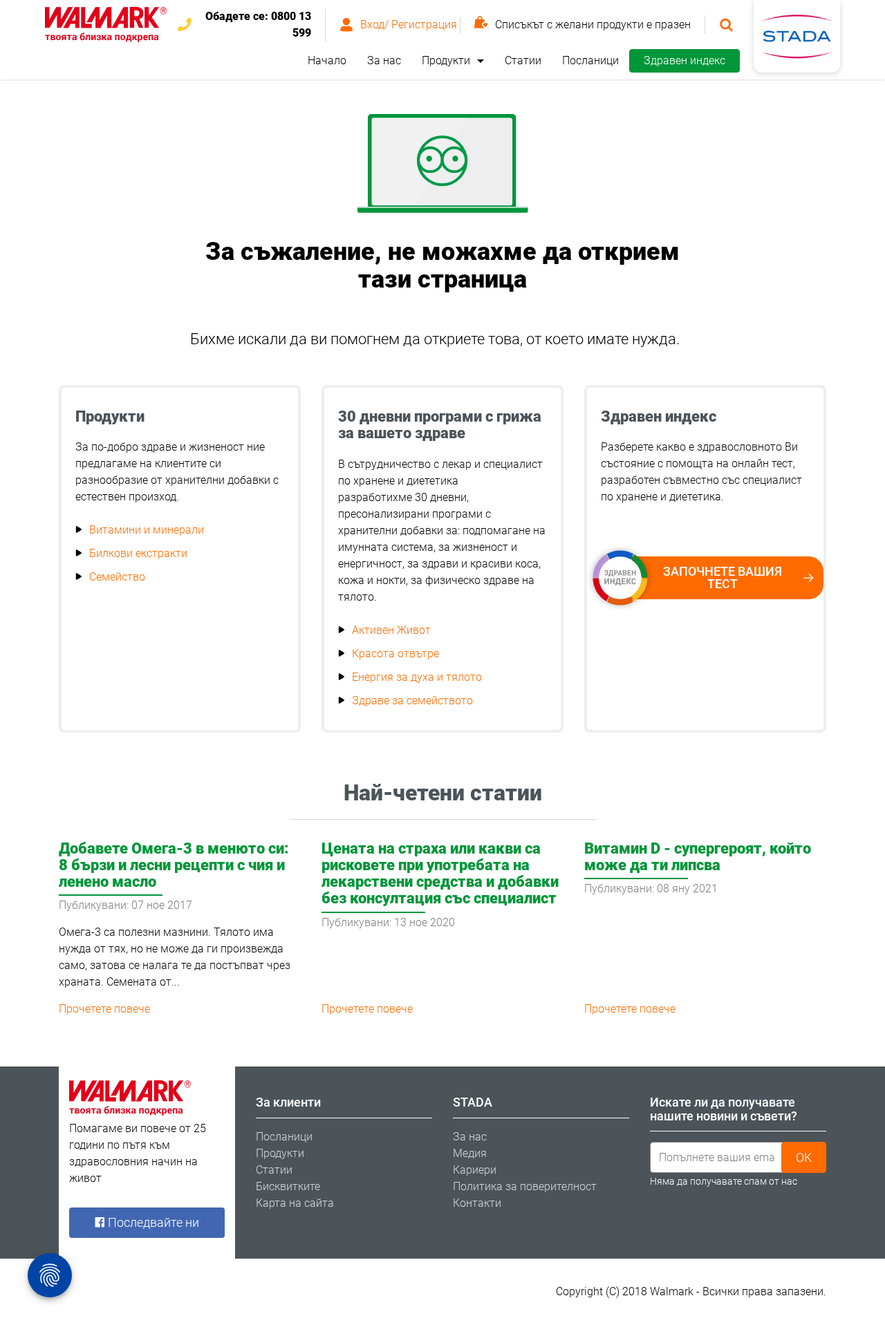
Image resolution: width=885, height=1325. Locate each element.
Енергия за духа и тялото (417, 677)
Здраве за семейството (412, 700)
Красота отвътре (395, 653)
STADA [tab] (472, 1102)
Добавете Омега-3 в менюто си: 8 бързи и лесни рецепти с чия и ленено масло (174, 865)
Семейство (117, 576)
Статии (523, 60)
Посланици (590, 60)
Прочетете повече (104, 1008)
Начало (327, 60)
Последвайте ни (152, 1222)
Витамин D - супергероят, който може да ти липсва (697, 857)
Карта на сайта (295, 1203)
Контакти (477, 1203)
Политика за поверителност (525, 1186)
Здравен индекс (684, 60)
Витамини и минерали (146, 529)
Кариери (474, 1169)
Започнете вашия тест (722, 577)
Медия (470, 1153)
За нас (384, 60)
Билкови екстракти (138, 553)
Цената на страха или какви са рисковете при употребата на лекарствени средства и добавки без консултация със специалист (440, 874)
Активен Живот (391, 630)
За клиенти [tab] (288, 1102)
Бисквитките (288, 1186)
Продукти (446, 60)
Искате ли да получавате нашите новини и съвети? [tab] (723, 1109)
